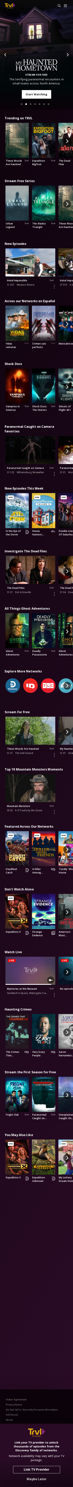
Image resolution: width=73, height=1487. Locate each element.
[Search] (57, 6)
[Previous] (5, 55)
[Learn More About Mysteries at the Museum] (54, 995)
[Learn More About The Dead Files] (54, 594)
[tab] (21, 104)
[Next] (67, 55)
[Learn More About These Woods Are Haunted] (54, 755)
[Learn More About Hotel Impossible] (54, 286)
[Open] (65, 6)
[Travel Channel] (10, 5)
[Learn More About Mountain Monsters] (54, 812)
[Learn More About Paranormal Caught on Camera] (54, 474)
